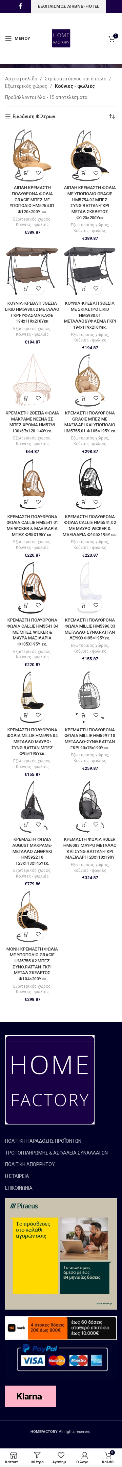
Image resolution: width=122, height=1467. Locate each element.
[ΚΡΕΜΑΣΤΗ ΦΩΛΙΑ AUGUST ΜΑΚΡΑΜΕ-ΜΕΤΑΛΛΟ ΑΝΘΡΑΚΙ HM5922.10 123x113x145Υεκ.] (32, 807)
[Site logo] (61, 38)
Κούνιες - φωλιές (32, 224)
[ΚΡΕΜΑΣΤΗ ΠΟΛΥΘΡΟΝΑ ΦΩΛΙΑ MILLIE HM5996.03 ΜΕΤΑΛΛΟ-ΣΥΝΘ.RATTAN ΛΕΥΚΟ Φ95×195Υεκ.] (90, 588)
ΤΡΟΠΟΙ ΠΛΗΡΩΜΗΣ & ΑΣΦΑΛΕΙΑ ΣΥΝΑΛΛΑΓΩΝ (56, 1153)
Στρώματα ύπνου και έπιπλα (75, 78)
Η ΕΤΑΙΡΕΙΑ (17, 1176)
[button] (26, 173)
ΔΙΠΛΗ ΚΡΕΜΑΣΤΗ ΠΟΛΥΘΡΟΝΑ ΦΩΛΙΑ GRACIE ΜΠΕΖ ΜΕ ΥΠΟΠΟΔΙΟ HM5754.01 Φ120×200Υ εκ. (32, 199)
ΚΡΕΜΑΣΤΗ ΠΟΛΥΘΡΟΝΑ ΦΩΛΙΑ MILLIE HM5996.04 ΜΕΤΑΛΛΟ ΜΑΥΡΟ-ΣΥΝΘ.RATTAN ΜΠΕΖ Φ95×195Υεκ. (32, 741)
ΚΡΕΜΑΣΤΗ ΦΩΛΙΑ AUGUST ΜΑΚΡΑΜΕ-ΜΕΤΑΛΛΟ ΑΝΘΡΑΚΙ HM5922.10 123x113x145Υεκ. (32, 851)
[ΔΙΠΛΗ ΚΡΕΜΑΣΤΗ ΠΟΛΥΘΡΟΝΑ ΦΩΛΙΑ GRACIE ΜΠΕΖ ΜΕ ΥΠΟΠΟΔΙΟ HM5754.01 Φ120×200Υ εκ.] (32, 155)
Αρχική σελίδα (21, 78)
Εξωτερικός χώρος (26, 86)
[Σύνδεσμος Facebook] (20, 6)
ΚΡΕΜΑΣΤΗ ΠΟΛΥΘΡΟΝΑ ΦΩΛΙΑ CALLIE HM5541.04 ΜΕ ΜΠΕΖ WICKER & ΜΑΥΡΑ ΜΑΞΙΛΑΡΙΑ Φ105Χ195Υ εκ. (32, 632)
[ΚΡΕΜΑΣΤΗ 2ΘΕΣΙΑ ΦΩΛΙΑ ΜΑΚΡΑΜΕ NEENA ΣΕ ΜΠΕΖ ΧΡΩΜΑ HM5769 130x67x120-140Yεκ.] (32, 380)
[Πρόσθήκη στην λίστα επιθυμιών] (38, 173)
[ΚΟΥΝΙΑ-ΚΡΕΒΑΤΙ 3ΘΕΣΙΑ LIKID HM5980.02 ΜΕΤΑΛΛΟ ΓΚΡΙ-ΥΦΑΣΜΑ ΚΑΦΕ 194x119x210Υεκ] (32, 271)
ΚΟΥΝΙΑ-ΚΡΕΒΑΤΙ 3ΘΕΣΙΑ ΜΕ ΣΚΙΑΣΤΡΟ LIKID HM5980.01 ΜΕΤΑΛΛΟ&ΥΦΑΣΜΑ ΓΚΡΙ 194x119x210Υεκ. (90, 315)
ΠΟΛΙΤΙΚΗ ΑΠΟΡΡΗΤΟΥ (30, 1164)
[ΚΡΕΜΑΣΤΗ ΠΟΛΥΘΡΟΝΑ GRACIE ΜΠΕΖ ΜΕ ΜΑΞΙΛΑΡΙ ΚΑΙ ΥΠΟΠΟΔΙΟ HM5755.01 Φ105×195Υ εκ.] (90, 380)
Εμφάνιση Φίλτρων (34, 116)
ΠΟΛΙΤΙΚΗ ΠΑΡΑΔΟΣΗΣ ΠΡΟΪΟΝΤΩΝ (43, 1141)
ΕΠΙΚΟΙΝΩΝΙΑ (19, 1188)
